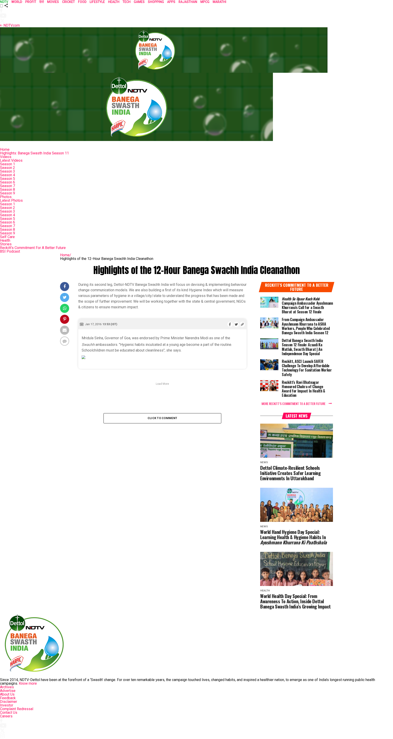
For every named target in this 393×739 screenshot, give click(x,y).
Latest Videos (11, 160)
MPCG (204, 2)
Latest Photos (11, 200)
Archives (7, 687)
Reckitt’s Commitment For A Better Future (33, 248)
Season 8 (7, 189)
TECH (127, 2)
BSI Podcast (10, 251)
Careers (6, 716)
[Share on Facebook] (230, 324)
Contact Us (8, 712)
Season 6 (7, 182)
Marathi (219, 2)
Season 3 (7, 171)
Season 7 (7, 186)
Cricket (68, 2)
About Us (7, 694)
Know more (28, 683)
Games (139, 2)
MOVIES (53, 2)
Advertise (7, 691)
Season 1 (7, 164)
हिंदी (41, 2)
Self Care (7, 237)
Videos (5, 157)
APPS (171, 2)
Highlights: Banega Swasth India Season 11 (34, 153)
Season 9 (7, 193)
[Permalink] (242, 324)
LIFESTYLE (97, 2)
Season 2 (7, 168)
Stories (6, 244)
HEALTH (113, 2)
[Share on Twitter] (236, 324)
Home (5, 149)
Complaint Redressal (16, 709)
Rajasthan (188, 2)
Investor (6, 705)
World (16, 2)
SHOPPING (156, 2)
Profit (30, 2)
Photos (6, 197)
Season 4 (7, 175)
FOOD (82, 2)
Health (5, 240)
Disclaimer (8, 701)
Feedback (8, 698)
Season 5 (7, 178)
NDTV (4, 2)
